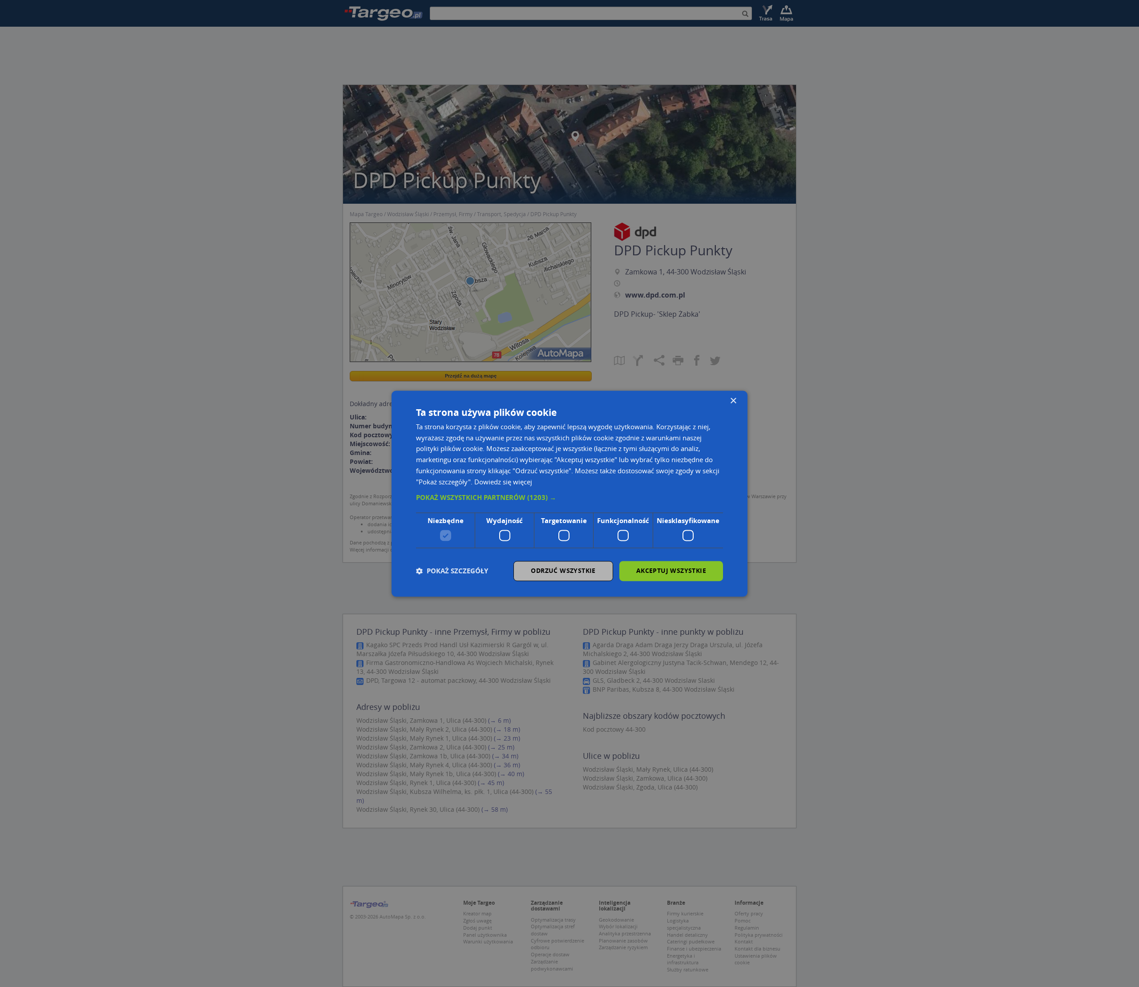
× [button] (733, 401)
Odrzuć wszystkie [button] (563, 570)
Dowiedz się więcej (503, 481)
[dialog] (569, 493)
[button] (569, 498)
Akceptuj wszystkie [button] (671, 570)
